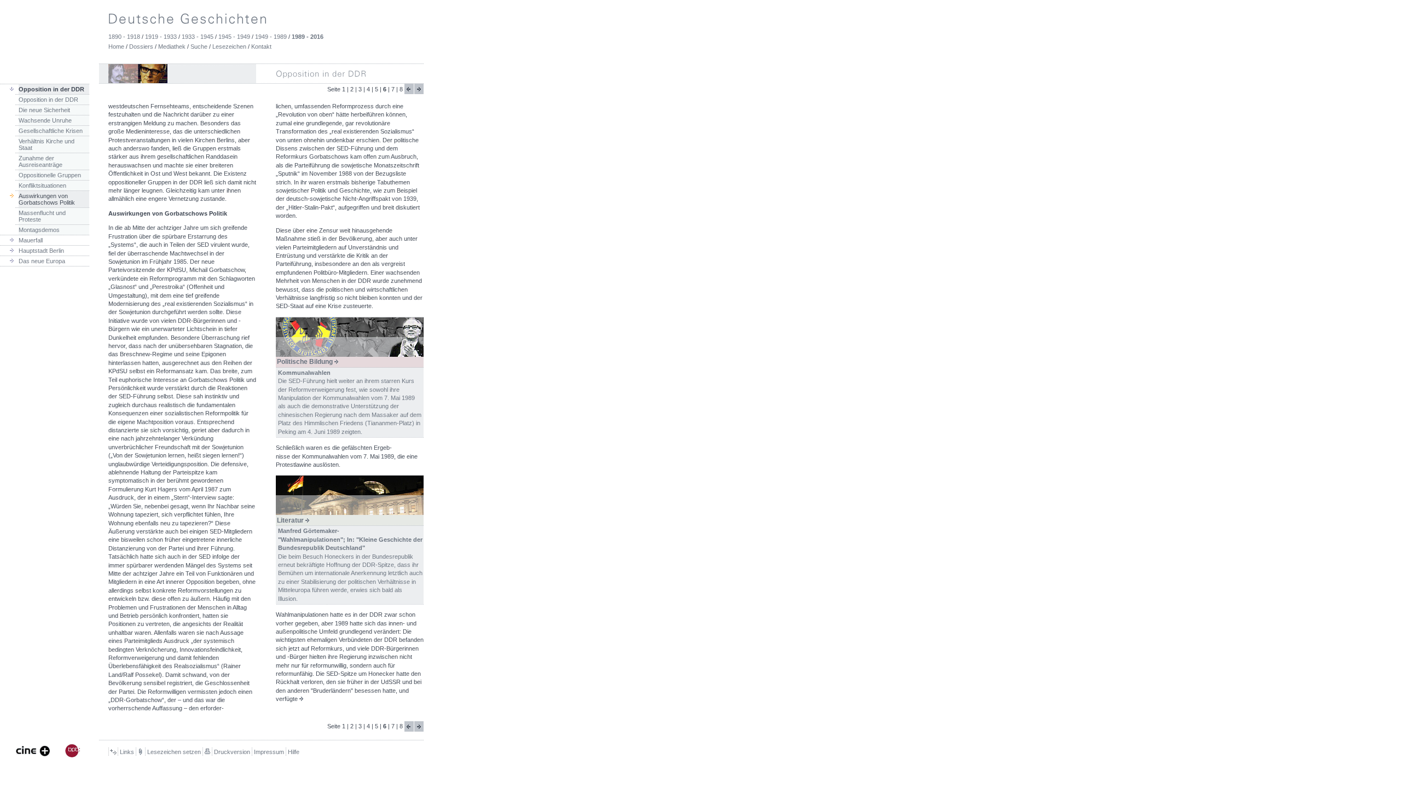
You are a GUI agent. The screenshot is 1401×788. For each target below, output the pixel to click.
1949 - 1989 (271, 36)
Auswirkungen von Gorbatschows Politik (47, 199)
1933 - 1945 (197, 36)
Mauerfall (31, 240)
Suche (198, 46)
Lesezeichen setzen (174, 752)
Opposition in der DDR (48, 99)
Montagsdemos (39, 230)
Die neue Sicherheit (44, 110)
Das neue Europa (42, 261)
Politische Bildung (305, 362)
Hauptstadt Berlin (41, 250)
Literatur (291, 520)
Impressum (269, 752)
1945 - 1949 (234, 36)
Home (116, 46)
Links (127, 752)
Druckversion (232, 752)
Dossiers (141, 46)
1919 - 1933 (161, 36)
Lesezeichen (229, 46)
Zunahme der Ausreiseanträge (40, 161)
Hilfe (293, 752)
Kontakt (261, 46)
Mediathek (172, 46)
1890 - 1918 (124, 36)
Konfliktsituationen (42, 185)
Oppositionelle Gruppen (50, 175)
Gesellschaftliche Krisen (51, 131)
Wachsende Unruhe (45, 120)
